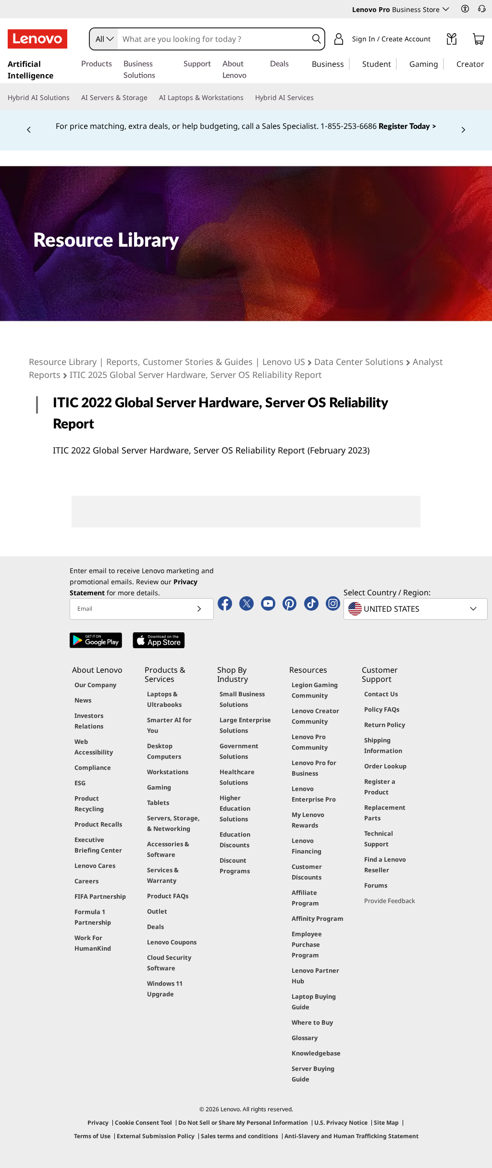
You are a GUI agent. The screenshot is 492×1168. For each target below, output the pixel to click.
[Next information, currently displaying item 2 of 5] (463, 130)
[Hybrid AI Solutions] (73, 97)
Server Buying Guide (313, 1073)
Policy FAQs (381, 709)
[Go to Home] (37, 39)
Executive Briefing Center (98, 844)
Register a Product (379, 786)
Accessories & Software (168, 849)
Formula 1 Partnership (92, 917)
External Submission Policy (156, 1136)
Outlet (157, 911)
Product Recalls (98, 824)
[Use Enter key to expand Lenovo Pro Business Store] (446, 9)
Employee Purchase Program (307, 944)
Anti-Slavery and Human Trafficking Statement (351, 1136)
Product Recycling (89, 803)
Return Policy (384, 724)
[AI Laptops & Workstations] (247, 97)
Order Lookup (385, 766)
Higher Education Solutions (235, 808)
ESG (80, 783)
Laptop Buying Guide (314, 1001)
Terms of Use (92, 1136)
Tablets (158, 802)
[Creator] (488, 63)
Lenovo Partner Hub (315, 975)
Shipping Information (383, 745)
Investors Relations (88, 720)
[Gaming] (441, 63)
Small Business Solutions (242, 699)
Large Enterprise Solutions (245, 725)
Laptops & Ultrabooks (164, 699)
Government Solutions (239, 751)
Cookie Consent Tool (143, 1122)
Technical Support (378, 838)
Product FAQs (167, 896)
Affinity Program (318, 918)
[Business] (347, 63)
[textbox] (416, 609)
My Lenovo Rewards (308, 819)
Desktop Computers (164, 751)
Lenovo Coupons (172, 942)
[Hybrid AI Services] (317, 97)
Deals (155, 926)
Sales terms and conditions (239, 1136)
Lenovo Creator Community (315, 716)
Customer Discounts (307, 871)
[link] (451, 40)
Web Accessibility (93, 746)
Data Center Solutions (359, 361)
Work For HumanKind (92, 943)
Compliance (92, 767)
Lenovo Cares (94, 865)
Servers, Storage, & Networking (173, 823)
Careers (86, 881)
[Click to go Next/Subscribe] (199, 609)
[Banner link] (246, 126)
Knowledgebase (316, 1053)
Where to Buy (312, 1022)
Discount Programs (235, 865)
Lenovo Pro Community (310, 742)
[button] (465, 9)
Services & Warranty (163, 875)
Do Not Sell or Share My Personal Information (243, 1122)
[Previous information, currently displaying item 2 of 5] (29, 130)
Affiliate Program (305, 897)
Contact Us (381, 694)
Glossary (305, 1037)
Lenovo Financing (306, 845)
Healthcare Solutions (237, 777)
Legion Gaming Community (315, 690)
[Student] (394, 63)
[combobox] (104, 39)
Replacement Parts (385, 812)
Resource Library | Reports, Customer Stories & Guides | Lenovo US (167, 361)
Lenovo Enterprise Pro (314, 794)
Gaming (159, 787)
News (82, 700)
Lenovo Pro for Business (314, 768)
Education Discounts (235, 839)
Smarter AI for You (169, 725)
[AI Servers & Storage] (151, 97)
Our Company (95, 684)
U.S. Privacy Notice (341, 1122)
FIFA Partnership (100, 896)
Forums (375, 885)
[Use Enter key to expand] (436, 40)
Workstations (167, 771)
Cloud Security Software (169, 962)
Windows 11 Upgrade (165, 988)
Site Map (386, 1122)
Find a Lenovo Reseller (385, 864)
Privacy (98, 1122)
